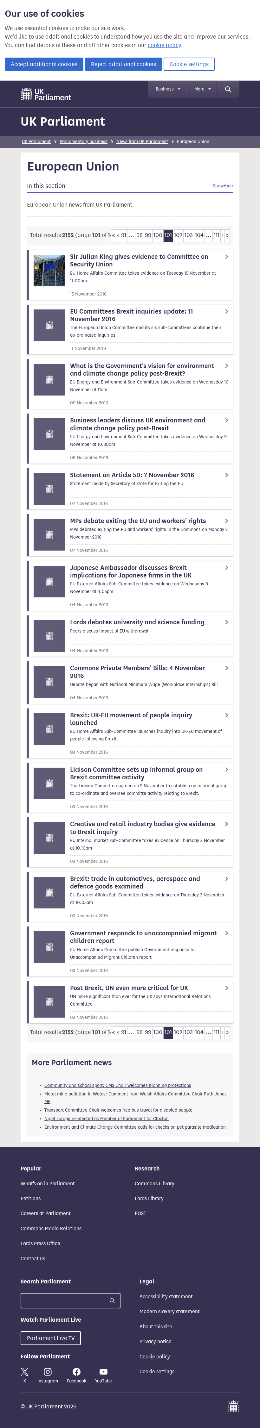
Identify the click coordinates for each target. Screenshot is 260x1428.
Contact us (33, 1259)
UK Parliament (63, 121)
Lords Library (149, 1198)
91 (123, 235)
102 (178, 235)
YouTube (103, 1381)
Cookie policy (155, 1357)
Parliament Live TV (51, 1338)
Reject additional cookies (123, 64)
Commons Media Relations (51, 1228)
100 (157, 235)
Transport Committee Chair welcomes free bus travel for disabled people (118, 1110)
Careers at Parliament (46, 1213)
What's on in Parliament (48, 1184)
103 (189, 235)
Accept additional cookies (44, 64)
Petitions (31, 1198)
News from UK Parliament (142, 141)
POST (140, 1213)
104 (199, 235)
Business (165, 89)
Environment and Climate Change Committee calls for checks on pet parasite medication (135, 1127)
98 (139, 235)
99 (148, 235)
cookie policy (164, 45)
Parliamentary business (83, 141)
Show (218, 186)
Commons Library (154, 1184)
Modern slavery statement (170, 1311)
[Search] (228, 89)
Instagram (47, 1381)
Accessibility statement (166, 1297)
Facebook (76, 1381)
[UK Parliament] (46, 94)
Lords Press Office (40, 1243)
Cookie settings (189, 64)
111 (216, 235)
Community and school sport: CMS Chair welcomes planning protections (117, 1085)
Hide (228, 186)
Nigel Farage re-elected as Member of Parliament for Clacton (106, 1118)
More (199, 89)
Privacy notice (156, 1341)
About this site (156, 1327)
